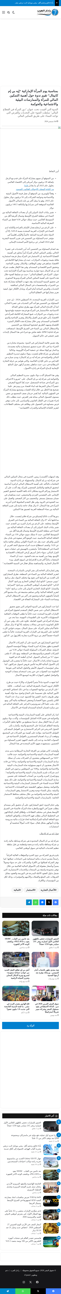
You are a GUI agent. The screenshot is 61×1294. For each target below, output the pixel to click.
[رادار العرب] (47, 12)
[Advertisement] (30, 51)
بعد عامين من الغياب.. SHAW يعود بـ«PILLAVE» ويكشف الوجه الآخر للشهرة (17, 941)
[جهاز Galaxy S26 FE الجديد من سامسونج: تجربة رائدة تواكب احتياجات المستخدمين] (51, 1162)
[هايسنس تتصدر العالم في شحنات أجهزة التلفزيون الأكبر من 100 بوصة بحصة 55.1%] (51, 1242)
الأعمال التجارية (48, 890)
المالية (17, 890)
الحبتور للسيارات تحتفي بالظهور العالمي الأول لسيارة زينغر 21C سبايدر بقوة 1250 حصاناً (46, 941)
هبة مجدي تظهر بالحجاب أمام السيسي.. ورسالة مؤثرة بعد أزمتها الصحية (46, 972)
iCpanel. (27, 1275)
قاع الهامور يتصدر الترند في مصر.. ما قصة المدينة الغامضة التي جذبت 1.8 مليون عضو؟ (16, 1006)
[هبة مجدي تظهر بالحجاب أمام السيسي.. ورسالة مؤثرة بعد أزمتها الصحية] (45, 959)
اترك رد (30, 1025)
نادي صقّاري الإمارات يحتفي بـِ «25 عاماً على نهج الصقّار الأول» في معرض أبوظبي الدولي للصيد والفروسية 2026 (23, 1214)
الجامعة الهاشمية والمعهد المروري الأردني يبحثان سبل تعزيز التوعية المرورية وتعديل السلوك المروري (24, 1187)
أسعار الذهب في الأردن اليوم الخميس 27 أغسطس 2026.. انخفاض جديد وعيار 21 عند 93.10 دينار (23, 1227)
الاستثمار (30, 890)
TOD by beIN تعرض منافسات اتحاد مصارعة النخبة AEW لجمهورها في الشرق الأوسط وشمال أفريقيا (23, 1200)
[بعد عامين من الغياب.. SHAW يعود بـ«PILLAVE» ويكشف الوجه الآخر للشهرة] (15, 928)
